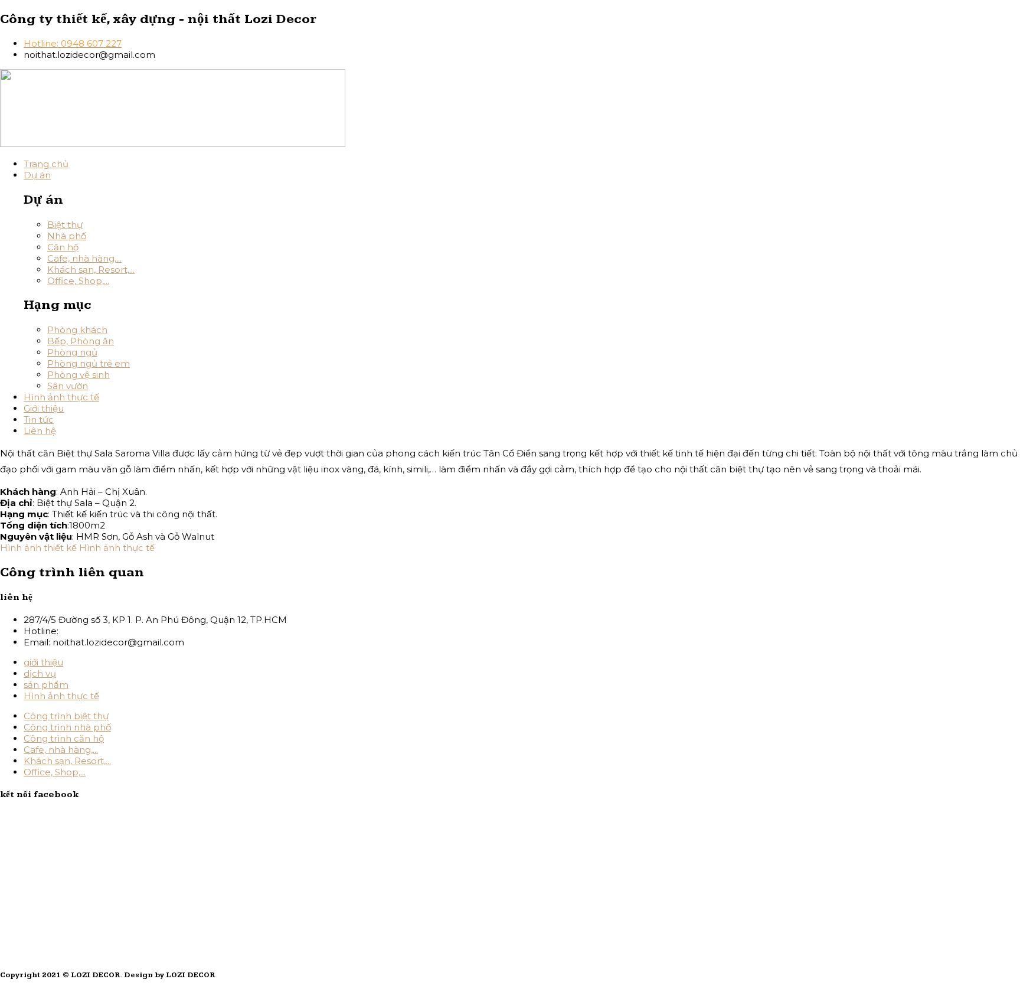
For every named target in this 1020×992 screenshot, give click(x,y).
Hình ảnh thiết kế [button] (39, 547)
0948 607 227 (91, 631)
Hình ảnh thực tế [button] (117, 547)
